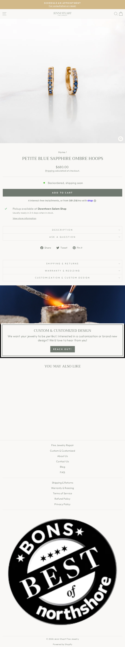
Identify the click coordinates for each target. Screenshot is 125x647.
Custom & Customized (62, 450)
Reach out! (62, 349)
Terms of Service (62, 493)
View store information (24, 218)
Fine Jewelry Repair (62, 445)
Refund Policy (62, 498)
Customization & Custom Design (62, 277)
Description (62, 229)
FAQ (62, 472)
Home (61, 152)
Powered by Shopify (62, 644)
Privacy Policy (62, 504)
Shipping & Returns (62, 263)
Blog (62, 466)
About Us (62, 456)
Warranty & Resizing (62, 270)
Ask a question (62, 237)
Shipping (49, 170)
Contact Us (62, 461)
